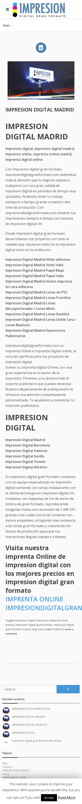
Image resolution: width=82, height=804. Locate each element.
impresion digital (25, 620)
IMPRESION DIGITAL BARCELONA (31, 709)
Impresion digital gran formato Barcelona (37, 740)
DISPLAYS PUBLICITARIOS (16, 770)
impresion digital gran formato (34, 625)
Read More (66, 797)
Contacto (7, 766)
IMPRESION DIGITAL (23, 733)
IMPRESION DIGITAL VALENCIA (29, 725)
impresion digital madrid (47, 629)
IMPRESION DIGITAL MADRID (39, 109)
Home (5, 774)
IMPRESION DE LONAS (14, 777)
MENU (7, 9)
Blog (4, 763)
